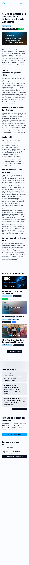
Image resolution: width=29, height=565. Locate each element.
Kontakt (20, 3)
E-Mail (3, 445)
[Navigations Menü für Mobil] (25, 3)
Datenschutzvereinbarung (13, 453)
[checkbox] (3, 452)
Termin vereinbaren (15, 434)
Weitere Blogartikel (15, 351)
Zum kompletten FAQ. (18, 409)
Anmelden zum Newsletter (13, 456)
